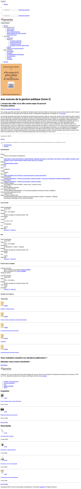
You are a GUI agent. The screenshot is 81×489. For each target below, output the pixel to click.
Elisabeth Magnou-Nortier (13, 109)
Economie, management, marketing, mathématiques (56, 178)
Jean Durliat (50, 159)
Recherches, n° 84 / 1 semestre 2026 (9, 463)
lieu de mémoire (18, 175)
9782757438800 (25, 269)
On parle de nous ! (12, 35)
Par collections (11, 56)
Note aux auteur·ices (15, 42)
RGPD (5, 387)
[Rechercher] (1, 7)
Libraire (9, 47)
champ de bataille (9, 175)
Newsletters (4, 365)
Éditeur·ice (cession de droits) (15, 48)
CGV (5, 384)
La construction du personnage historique (10, 330)
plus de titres (4, 422)
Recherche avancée (24, 10)
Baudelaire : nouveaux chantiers (7, 308)
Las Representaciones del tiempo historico (10, 352)
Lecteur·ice (10, 38)
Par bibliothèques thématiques (15, 54)
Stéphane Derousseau (40, 159)
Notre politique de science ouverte (16, 33)
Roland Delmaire (28, 159)
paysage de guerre (29, 175)
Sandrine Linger (74, 159)
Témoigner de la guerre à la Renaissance (9, 477)
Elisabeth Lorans (8, 160)
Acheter (3, 139)
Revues (9, 57)
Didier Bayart (7, 159)
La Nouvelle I (3, 341)
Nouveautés (10, 51)
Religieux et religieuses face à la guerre (9, 414)
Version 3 (13, 230)
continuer (44, 376)
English (6, 4)
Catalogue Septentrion (10, 178)
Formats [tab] (6, 146)
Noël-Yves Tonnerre (37, 160)
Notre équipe (10, 30)
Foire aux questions (9, 383)
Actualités (9, 59)
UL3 (5, 166)
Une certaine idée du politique (7, 436)
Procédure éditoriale (15, 41)
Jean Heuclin (57, 159)
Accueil (6, 26)
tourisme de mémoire (40, 175)
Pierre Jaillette (66, 159)
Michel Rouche (27, 160)
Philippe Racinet (18, 160)
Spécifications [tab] (8, 145)
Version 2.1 (7, 230)
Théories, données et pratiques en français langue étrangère (14, 319)
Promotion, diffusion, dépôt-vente (19, 45)
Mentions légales (8, 386)
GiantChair (42, 487)
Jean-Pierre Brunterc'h (17, 159)
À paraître (9, 53)
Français (3, 1)
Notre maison (10, 29)
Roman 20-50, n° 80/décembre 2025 (8, 449)
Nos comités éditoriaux (13, 32)
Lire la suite (62, 113)
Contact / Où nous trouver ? (11, 381)
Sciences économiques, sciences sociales (29, 178)
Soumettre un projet (15, 44)
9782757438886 (21, 271)
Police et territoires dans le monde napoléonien (11, 401)
